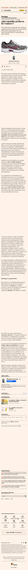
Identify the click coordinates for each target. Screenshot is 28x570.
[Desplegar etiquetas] (26, 417)
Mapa (17, 558)
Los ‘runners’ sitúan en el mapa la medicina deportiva (17, 401)
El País (25, 13)
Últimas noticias (5, 470)
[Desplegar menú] (2, 10)
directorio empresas (22, 522)
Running (9, 417)
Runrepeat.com (5, 150)
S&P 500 (11, 7)
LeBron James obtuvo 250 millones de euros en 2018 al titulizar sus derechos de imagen (13, 486)
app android (22, 527)
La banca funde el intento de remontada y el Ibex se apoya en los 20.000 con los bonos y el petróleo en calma (13, 482)
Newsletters (22, 558)
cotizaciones (5, 527)
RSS (19, 558)
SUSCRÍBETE (22, 10)
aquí (20, 425)
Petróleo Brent (21, 7)
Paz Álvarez (11, 410)
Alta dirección (4, 417)
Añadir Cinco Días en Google (8, 69)
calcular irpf (5, 518)
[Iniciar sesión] (26, 10)
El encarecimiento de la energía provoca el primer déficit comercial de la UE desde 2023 (14, 473)
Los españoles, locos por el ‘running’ (16, 408)
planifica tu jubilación (6, 522)
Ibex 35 (3, 7)
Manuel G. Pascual (14, 61)
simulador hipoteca (14, 518)
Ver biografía (10, 381)
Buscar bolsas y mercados (7, 492)
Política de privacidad (7, 558)
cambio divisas (14, 522)
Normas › (25, 393)
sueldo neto (22, 518)
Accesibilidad (13, 558)
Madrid (13, 417)
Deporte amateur (19, 417)
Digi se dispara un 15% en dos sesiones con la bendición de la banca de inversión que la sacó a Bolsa (13, 477)
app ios (14, 527)
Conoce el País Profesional (14, 532)
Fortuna (4, 17)
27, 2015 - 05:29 (15, 63)
